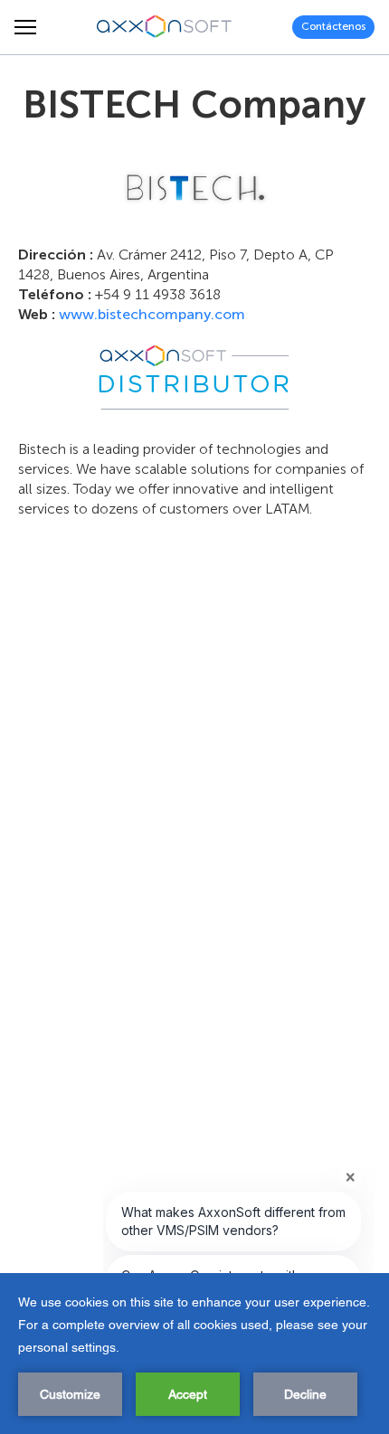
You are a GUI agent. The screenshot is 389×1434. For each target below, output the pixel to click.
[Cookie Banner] (194, 1353)
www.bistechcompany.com (152, 314)
